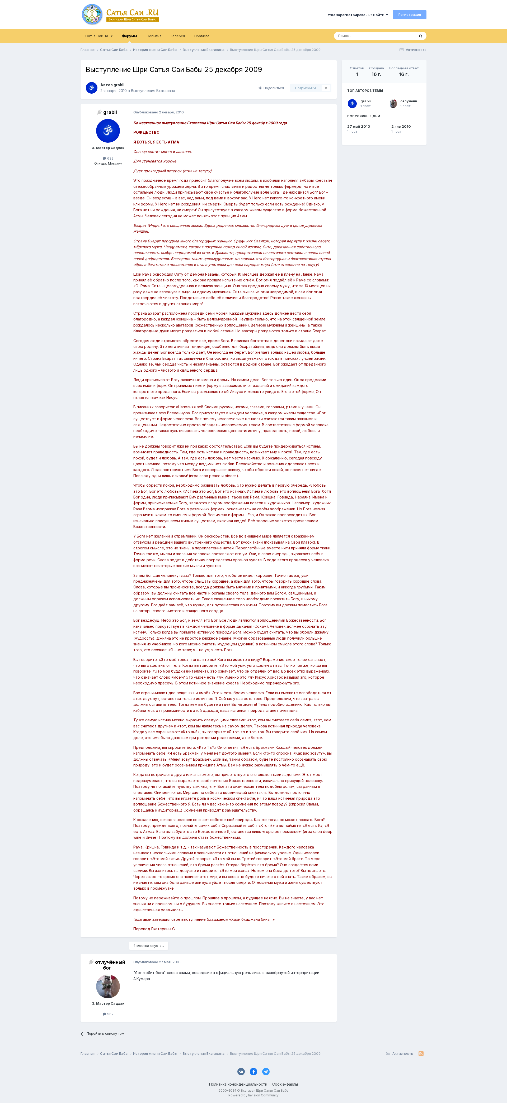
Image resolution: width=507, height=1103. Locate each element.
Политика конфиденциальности (238, 1084)
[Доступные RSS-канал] (421, 1053)
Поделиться (272, 88)
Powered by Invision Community (253, 1095)
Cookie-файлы (285, 1084)
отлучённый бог (414, 101)
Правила (201, 36)
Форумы (129, 36)
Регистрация (409, 14)
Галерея (178, 36)
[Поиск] (420, 36)
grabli (365, 101)
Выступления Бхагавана (153, 90)
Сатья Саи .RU (98, 36)
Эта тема (401, 36)
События (154, 36)
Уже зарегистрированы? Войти (357, 15)
